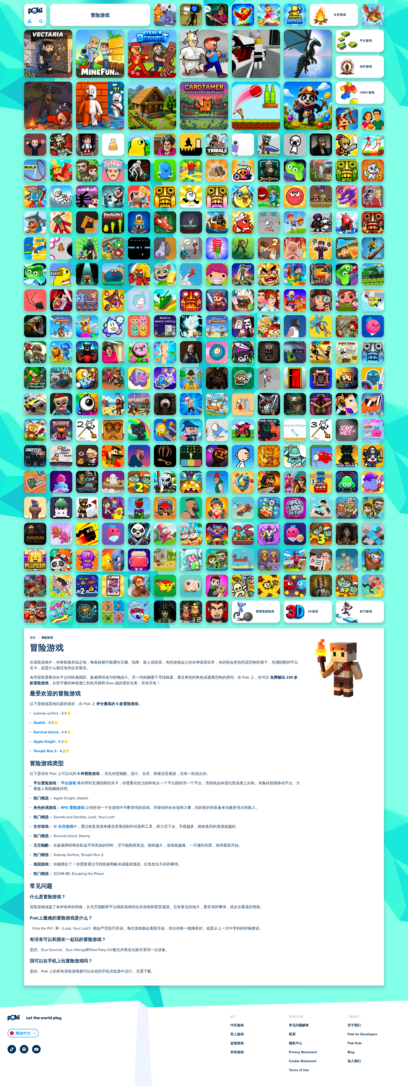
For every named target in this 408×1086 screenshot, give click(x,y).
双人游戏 (237, 1034)
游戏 (33, 637)
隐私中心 (295, 1043)
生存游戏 (65, 826)
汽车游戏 (237, 1025)
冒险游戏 (47, 637)
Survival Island (46, 732)
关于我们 (354, 1025)
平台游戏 (68, 783)
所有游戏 (237, 1052)
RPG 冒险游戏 (73, 808)
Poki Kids (355, 1043)
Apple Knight (44, 741)
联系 (292, 1034)
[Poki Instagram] (24, 1049)
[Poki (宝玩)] (35, 10)
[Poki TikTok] (12, 1049)
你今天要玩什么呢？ (40, 21)
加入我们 (354, 1061)
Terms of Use (299, 1070)
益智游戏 (237, 1043)
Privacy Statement (303, 1052)
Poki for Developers (363, 1034)
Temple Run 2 (45, 751)
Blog (351, 1052)
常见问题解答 (299, 1025)
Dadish (39, 723)
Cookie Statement (302, 1061)
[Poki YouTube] (36, 1049)
